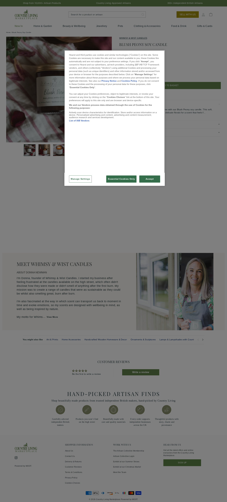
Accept (150, 179)
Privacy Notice (109, 81)
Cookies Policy (129, 81)
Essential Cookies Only (121, 179)
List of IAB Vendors (79, 120)
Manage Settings (80, 179)
